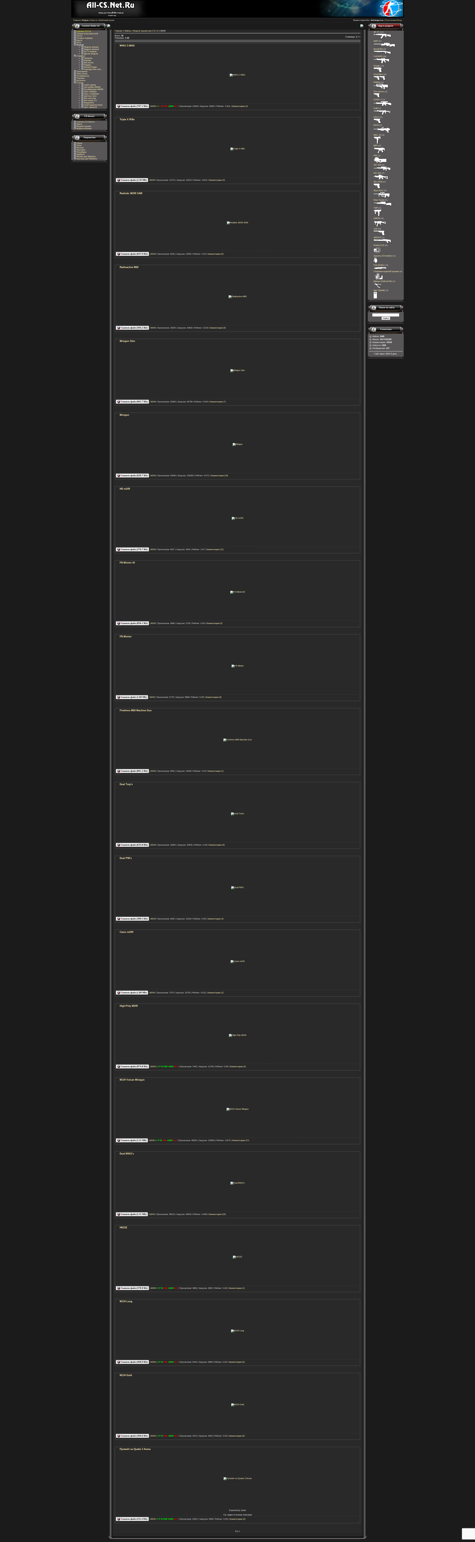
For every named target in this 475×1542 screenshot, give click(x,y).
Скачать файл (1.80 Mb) (133, 992)
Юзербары (81, 152)
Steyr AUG (378, 190)
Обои (78, 145)
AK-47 (376, 32)
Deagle (377, 66)
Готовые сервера (84, 38)
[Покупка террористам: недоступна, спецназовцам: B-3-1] (378, 216)
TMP (376, 208)
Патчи (79, 36)
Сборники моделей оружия (386, 271)
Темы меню (81, 74)
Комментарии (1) (216, 771)
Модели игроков (91, 49)
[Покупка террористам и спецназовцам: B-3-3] (380, 227)
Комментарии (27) (240, 1140)
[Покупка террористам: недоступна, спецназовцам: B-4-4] (382, 198)
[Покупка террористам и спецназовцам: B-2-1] (382, 54)
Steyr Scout (379, 200)
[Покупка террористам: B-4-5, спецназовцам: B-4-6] (385, 47)
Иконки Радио (90, 67)
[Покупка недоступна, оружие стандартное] (380, 269)
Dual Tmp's (126, 784)
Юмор (79, 143)
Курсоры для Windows (86, 159)
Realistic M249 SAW (131, 193)
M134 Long (126, 1301)
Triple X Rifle (127, 119)
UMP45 (377, 218)
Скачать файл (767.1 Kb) (134, 106)
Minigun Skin (127, 341)
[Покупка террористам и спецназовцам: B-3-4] (380, 163)
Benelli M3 (378, 49)
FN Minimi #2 (127, 562)
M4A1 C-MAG (127, 45)
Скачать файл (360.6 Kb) (134, 1435)
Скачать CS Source (85, 122)
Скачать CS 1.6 (83, 31)
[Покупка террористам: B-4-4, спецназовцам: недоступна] (381, 179)
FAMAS (377, 82)
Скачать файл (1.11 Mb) (133, 1140)
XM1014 (377, 237)
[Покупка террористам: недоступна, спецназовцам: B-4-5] (382, 171)
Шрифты (80, 154)
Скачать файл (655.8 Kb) (134, 844)
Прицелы (87, 58)
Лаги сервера (89, 91)
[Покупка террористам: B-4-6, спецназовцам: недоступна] (383, 106)
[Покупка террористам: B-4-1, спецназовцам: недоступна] (382, 115)
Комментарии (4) (217, 180)
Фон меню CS (90, 100)
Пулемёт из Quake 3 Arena (135, 1449)
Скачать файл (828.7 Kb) (134, 475)
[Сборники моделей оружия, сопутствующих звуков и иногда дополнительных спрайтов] (378, 279)
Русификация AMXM (93, 89)
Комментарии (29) (219, 475)
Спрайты (80, 56)
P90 (375, 155)
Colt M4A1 (378, 56)
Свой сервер (89, 85)
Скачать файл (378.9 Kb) (134, 1288)
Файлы (128, 31)
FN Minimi (126, 636)
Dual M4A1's (127, 1153)
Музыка (80, 147)
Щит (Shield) (379, 290)
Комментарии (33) (217, 1214)
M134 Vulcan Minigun (132, 1079)
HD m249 (125, 488)
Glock (376, 117)
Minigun (124, 415)
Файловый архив (106, 20)
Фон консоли (89, 98)
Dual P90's (126, 858)
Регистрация (391, 20)
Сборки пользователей (87, 33)
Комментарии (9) (218, 328)
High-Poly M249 (129, 1005)
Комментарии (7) (218, 402)
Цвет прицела (90, 107)
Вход (399, 20)
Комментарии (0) (216, 254)
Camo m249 (126, 932)
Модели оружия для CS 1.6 (145, 31)
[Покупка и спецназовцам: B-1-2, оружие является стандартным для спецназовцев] (379, 235)
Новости (93, 20)
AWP (376, 41)
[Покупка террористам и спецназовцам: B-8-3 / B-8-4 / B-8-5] (376, 263)
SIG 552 (377, 173)
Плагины (80, 78)
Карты (79, 40)
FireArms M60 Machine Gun (136, 710)
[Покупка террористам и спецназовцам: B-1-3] (377, 188)
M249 (153, 106)
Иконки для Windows (86, 156)
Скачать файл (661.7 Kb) (134, 401)
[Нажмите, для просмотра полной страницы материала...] (237, 75)
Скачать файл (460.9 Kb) (134, 1361)
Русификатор (82, 76)
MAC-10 (377, 135)
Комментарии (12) (215, 549)
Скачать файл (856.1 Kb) (134, 623)
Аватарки (80, 150)
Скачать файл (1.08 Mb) (133, 697)
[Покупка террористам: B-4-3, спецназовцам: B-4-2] (383, 206)
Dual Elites (378, 74)
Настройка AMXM (91, 87)
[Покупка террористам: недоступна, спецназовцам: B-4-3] (382, 63)
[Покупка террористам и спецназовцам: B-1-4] (378, 72)
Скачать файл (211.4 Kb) (133, 1519)
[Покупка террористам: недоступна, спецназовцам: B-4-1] (381, 89)
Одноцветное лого (92, 69)
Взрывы (87, 60)
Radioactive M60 (129, 267)
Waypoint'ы (88, 103)
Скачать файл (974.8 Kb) (134, 1066)
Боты (78, 42)
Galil (375, 108)
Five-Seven (379, 91)
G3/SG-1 (378, 99)
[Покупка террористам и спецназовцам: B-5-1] (382, 133)
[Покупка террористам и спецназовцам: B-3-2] (380, 153)
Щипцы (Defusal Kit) (383, 281)
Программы (82, 71)
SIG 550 (377, 165)
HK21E (123, 1227)
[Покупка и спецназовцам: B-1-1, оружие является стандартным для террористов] (377, 123)
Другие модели (90, 54)
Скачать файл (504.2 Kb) (134, 327)
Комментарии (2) (240, 106)
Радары (87, 65)
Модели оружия (91, 47)
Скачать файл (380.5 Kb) (134, 918)
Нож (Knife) (379, 265)
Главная (76, 20)
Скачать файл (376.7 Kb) (134, 549)
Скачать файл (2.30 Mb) (133, 180)
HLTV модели (89, 51)
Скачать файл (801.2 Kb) (134, 771)
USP (376, 229)
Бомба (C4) (379, 245)
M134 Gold (126, 1375)
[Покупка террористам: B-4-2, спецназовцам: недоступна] (383, 39)
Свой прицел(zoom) (92, 105)
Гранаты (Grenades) (383, 256)
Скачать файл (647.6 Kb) (134, 253)
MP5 (376, 145)
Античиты (81, 80)
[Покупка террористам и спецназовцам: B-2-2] (383, 243)
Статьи (79, 82)
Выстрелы (88, 62)
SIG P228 (378, 182)
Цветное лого (89, 96)
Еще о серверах (91, 94)
